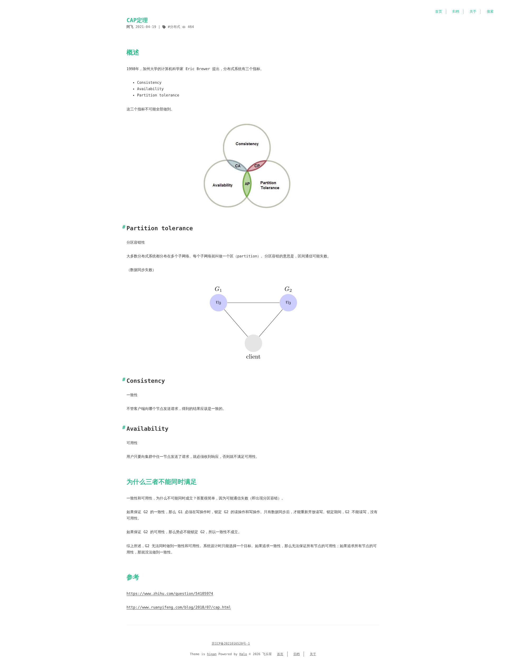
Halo (243, 654)
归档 (455, 12)
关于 (473, 12)
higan (212, 654)
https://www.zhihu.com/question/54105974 (169, 594)
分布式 (175, 27)
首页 (438, 12)
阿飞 (129, 27)
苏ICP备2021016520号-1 (231, 643)
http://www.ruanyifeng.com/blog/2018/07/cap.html (178, 607)
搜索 (490, 12)
